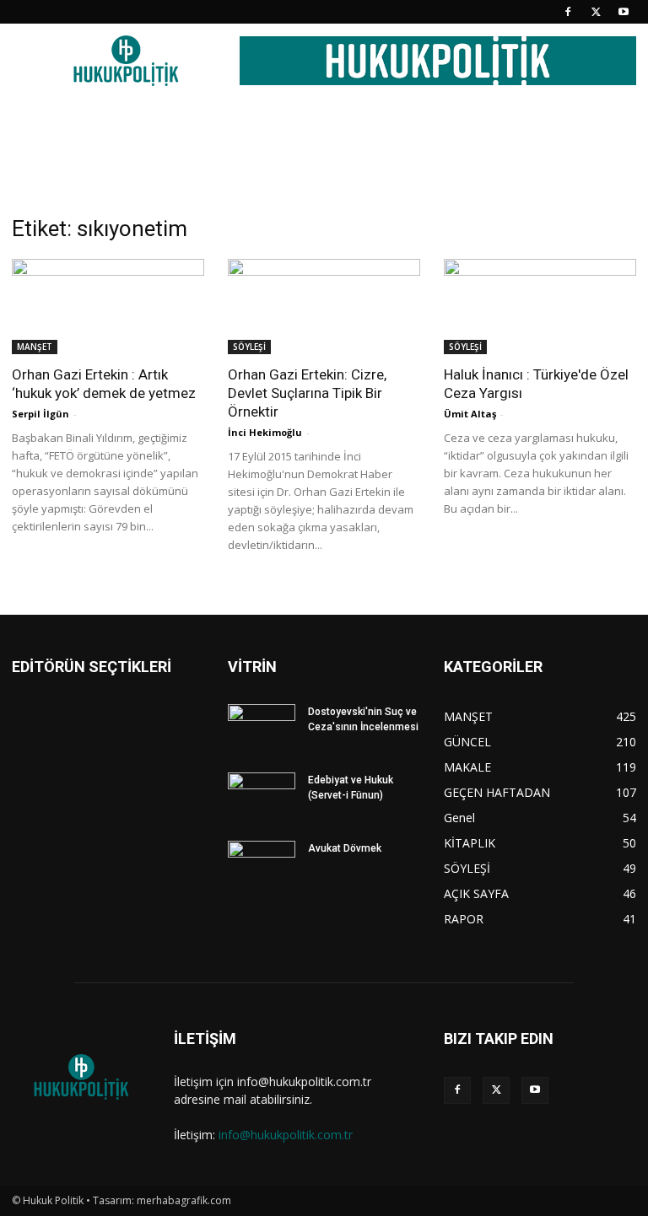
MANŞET (34, 346)
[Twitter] (595, 12)
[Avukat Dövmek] (261, 864)
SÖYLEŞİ (249, 346)
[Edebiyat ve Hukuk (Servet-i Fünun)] (261, 796)
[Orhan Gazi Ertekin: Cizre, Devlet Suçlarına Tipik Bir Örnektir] (324, 306)
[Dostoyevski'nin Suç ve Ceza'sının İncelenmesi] (261, 727)
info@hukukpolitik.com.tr (286, 1135)
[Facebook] (567, 12)
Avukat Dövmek (344, 848)
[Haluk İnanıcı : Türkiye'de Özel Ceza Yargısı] (540, 306)
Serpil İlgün (40, 413)
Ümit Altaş (470, 413)
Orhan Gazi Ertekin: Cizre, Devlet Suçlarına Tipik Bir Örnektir (307, 393)
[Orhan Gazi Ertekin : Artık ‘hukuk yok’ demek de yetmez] (108, 306)
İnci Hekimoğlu (265, 432)
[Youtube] (623, 12)
